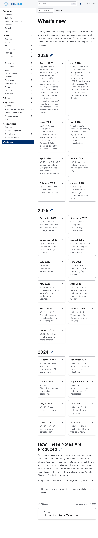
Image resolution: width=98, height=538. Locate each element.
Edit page (44, 504)
